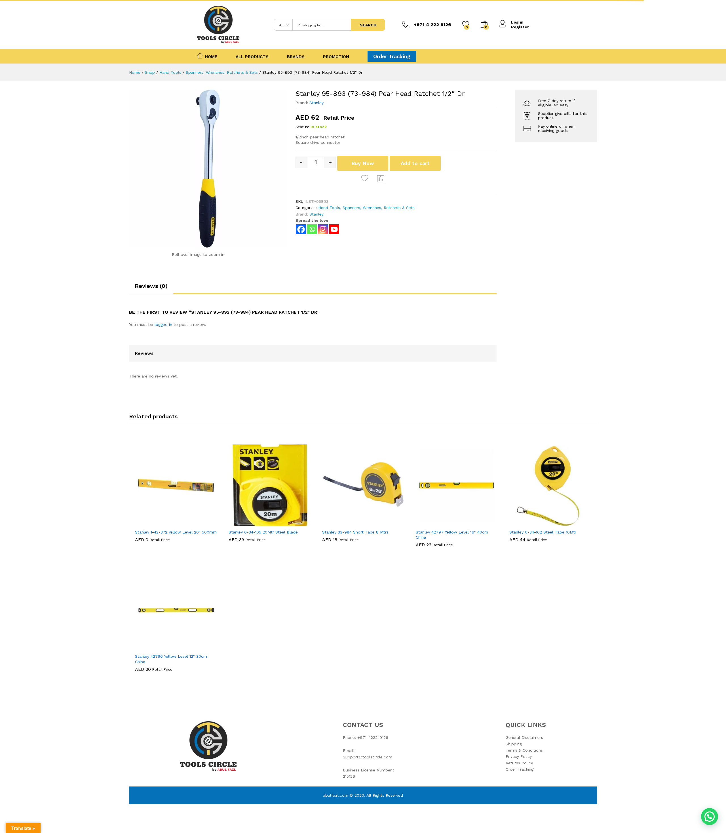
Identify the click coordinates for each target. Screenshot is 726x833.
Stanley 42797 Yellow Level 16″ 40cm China (452, 534)
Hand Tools (329, 207)
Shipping (514, 744)
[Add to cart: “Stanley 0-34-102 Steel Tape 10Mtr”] (530, 523)
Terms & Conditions (524, 750)
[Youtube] (334, 229)
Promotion (336, 57)
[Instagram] (323, 229)
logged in (163, 324)
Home (211, 56)
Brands (296, 57)
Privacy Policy (519, 756)
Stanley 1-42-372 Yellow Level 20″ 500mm (176, 532)
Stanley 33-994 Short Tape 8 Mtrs (355, 532)
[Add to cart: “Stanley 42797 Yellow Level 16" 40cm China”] (437, 523)
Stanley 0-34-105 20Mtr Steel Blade (263, 532)
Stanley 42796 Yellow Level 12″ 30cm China (171, 659)
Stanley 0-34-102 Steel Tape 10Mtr (542, 532)
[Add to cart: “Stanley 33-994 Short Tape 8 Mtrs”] (343, 523)
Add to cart (415, 163)
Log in (517, 22)
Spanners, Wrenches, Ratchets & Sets (379, 207)
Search (368, 25)
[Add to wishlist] (365, 178)
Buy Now (362, 163)
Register (520, 27)
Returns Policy (519, 763)
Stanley (316, 102)
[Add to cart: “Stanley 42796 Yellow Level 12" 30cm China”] (156, 647)
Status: (302, 127)
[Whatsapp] (312, 229)
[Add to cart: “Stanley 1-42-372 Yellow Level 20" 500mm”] (156, 523)
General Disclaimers (524, 737)
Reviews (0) (151, 286)
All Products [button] (252, 57)
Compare (381, 178)
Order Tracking (391, 56)
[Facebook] (301, 229)
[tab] (151, 288)
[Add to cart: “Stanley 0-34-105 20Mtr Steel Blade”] (250, 523)
